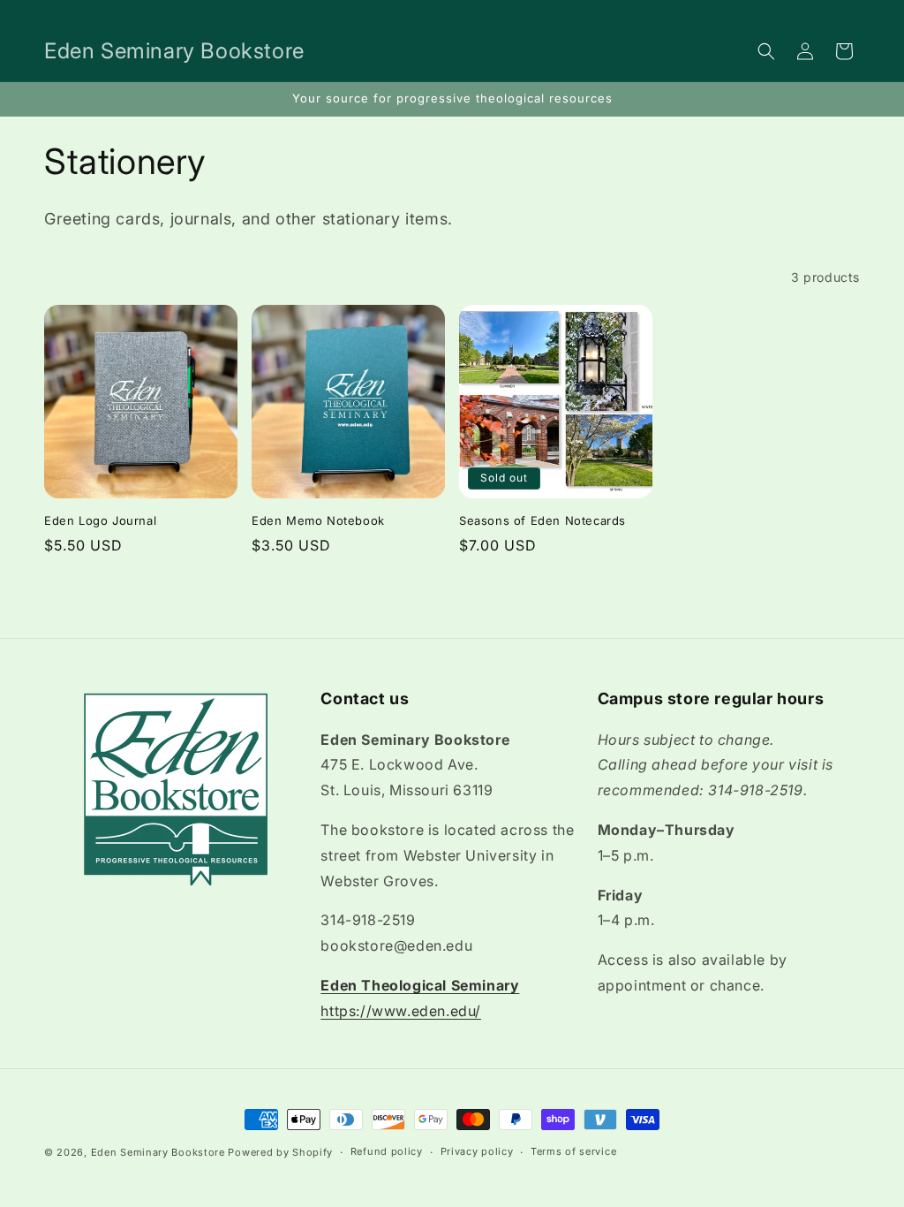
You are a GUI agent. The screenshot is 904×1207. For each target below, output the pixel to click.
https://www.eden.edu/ (400, 1011)
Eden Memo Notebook (318, 520)
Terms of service (573, 1151)
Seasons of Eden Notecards (542, 520)
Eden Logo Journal (100, 520)
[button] (766, 51)
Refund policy (386, 1151)
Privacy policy (477, 1151)
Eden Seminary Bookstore (158, 1152)
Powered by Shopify (280, 1152)
